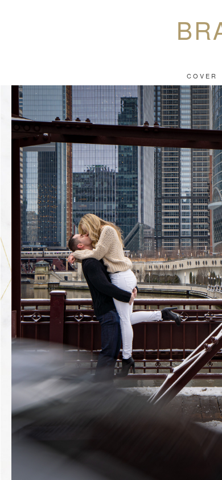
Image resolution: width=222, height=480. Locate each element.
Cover (202, 76)
